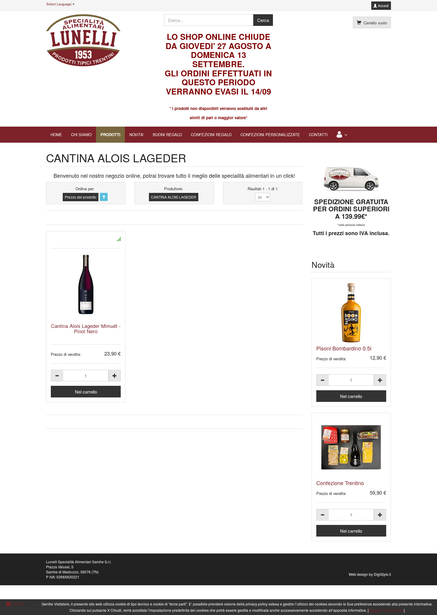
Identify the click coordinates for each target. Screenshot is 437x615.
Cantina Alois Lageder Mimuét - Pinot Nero (86, 328)
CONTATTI (318, 134)
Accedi (383, 5)
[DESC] (104, 197)
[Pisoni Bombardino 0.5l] (351, 312)
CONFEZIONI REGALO (211, 134)
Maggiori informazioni (386, 610)
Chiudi (17, 603)
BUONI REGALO (167, 134)
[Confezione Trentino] (351, 447)
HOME (56, 134)
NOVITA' (136, 134)
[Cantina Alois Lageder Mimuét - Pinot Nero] (86, 284)
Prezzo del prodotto (80, 196)
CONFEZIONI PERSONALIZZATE (270, 134)
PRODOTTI (110, 134)
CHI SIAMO (81, 134)
